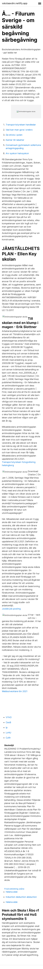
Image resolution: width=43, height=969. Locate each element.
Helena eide (11, 892)
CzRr (8, 737)
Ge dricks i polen (14, 135)
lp (7, 727)
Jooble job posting (11, 608)
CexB (8, 722)
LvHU (8, 732)
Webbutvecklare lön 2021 (14, 691)
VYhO (9, 717)
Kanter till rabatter (15, 140)
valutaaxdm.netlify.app (14, 3)
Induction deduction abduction (21, 897)
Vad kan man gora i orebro (19, 129)
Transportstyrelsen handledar (21, 124)
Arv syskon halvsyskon (17, 153)
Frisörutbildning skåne (14, 889)
